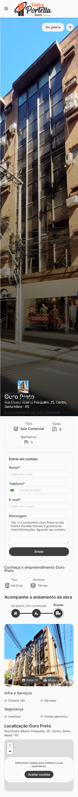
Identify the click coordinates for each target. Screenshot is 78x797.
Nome (14, 467)
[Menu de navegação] (6, 9)
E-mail (15, 500)
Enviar (39, 551)
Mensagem (18, 516)
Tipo (14, 579)
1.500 (22, 400)
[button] (39, 663)
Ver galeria (53, 27)
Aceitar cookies (39, 774)
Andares (39, 579)
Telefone (17, 484)
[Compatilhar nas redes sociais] (70, 27)
